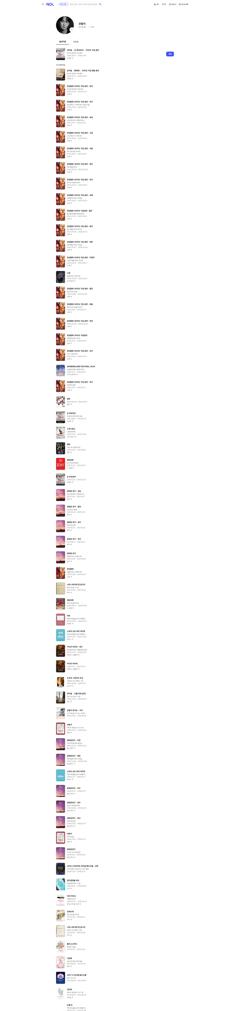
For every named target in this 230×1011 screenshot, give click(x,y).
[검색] (100, 4)
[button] (65, 25)
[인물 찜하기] (71, 29)
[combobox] (84, 4)
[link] (115, 54)
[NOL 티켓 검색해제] (67, 4)
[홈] (50, 4)
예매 (170, 54)
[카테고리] (43, 4)
